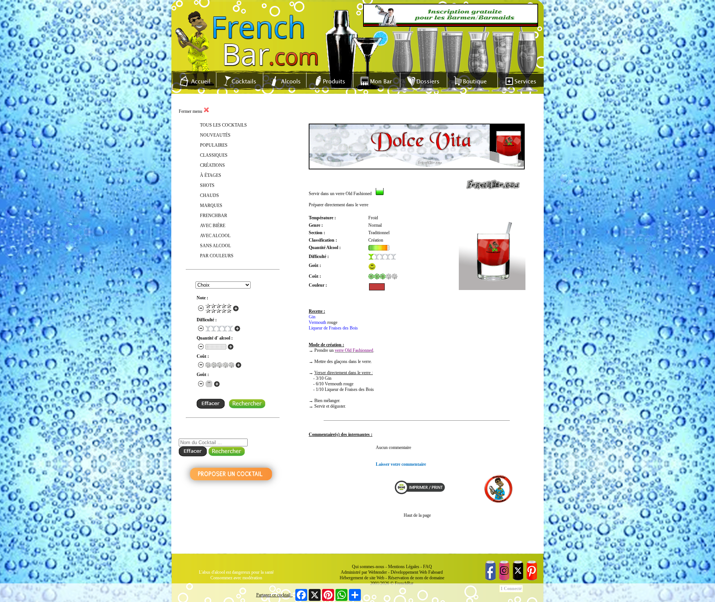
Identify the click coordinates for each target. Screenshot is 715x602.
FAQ (427, 566)
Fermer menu (191, 111)
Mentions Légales (403, 566)
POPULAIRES (214, 145)
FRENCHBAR (213, 215)
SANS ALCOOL (215, 245)
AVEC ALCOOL (215, 235)
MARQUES (211, 205)
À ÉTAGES (210, 175)
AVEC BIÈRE (212, 225)
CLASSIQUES (214, 155)
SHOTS (207, 185)
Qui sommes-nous (368, 566)
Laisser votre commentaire (401, 464)
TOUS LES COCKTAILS (223, 125)
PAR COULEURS (216, 255)
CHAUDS (209, 195)
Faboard (435, 572)
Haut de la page (417, 515)
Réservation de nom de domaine (416, 577)
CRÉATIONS (212, 165)
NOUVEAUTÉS (215, 135)
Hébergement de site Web (362, 577)
